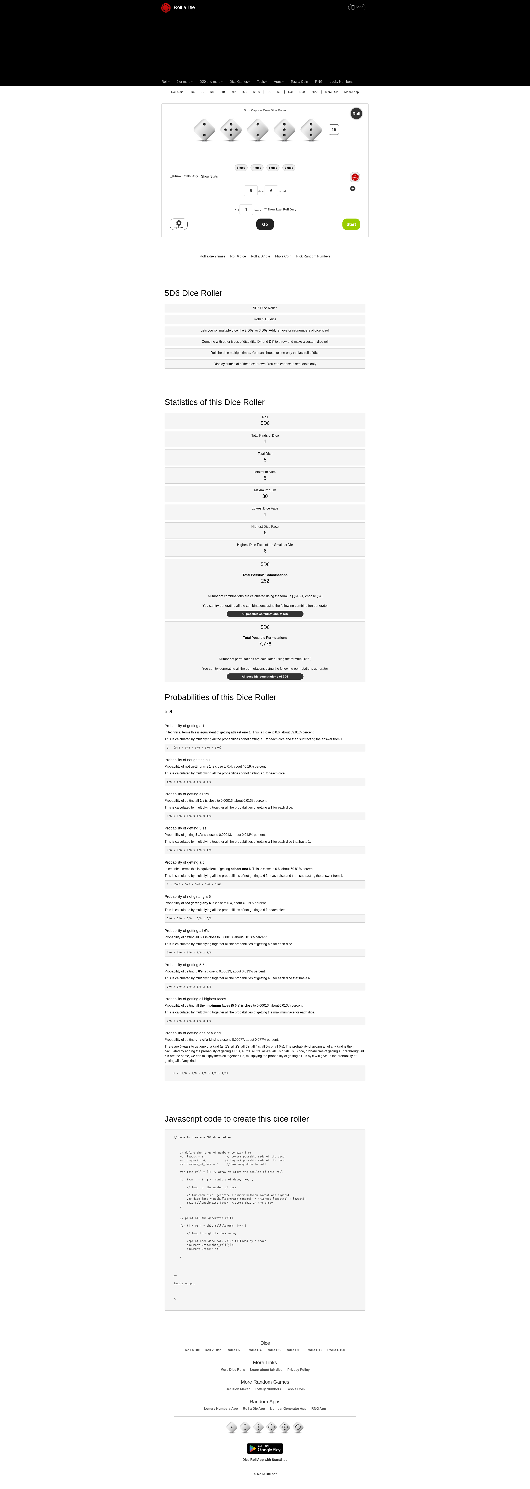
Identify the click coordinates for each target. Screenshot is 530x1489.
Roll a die (177, 92)
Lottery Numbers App (221, 1408)
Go (265, 224)
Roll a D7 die (260, 256)
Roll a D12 (314, 1350)
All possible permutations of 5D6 (265, 676)
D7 (279, 92)
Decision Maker (237, 1389)
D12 (233, 92)
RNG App (318, 1408)
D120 (314, 92)
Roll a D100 (336, 1350)
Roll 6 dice (238, 256)
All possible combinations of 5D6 (265, 613)
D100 (256, 92)
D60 (302, 92)
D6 (202, 92)
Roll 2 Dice (213, 1350)
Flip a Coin (283, 256)
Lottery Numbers (268, 1389)
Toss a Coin (299, 81)
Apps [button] (278, 81)
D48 (291, 92)
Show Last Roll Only (281, 209)
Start (351, 224)
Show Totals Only (185, 176)
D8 (212, 92)
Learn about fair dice (266, 1369)
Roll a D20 (234, 1350)
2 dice (289, 167)
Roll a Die (183, 7)
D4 (193, 92)
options (179, 224)
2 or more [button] (183, 81)
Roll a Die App (254, 1408)
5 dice (241, 167)
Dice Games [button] (239, 81)
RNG (319, 81)
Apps (357, 7)
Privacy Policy (298, 1369)
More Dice (331, 92)
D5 (269, 92)
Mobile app (351, 92)
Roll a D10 (293, 1350)
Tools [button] (261, 81)
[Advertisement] (265, 47)
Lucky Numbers (341, 81)
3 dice (273, 167)
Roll (356, 113)
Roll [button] (164, 81)
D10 (222, 92)
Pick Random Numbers (313, 256)
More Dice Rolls (232, 1369)
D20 (244, 92)
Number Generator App (288, 1408)
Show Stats (209, 176)
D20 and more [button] (210, 81)
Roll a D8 (273, 1350)
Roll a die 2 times (212, 256)
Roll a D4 (254, 1350)
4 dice (257, 167)
